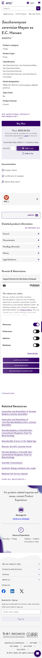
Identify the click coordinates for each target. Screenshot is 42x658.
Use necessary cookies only (21, 371)
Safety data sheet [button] (12, 182)
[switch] (36, 331)
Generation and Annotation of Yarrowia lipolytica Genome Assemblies (19, 412)
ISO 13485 (14, 646)
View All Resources (13, 479)
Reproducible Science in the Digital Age (19, 441)
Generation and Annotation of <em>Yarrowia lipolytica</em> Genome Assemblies (19, 422)
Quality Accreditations (14, 643)
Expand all (34, 228)
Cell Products (21, 14)
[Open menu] (3, 3)
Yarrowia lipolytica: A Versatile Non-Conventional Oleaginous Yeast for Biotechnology (17, 433)
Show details (32, 353)
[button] (38, 8)
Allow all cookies (21, 360)
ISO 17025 (28, 646)
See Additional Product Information (16, 115)
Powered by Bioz (8, 393)
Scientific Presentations (12, 463)
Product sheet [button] (10, 170)
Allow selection (21, 365)
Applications (8, 14)
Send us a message (21, 518)
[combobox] (19, 8)
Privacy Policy (26, 310)
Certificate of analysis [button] (14, 176)
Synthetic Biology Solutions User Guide (19, 468)
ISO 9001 (33, 643)
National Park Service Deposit (15, 473)
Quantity (6, 148)
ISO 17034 (21, 649)
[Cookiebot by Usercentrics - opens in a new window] (29, 285)
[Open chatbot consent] (37, 653)
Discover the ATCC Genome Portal (16, 446)
